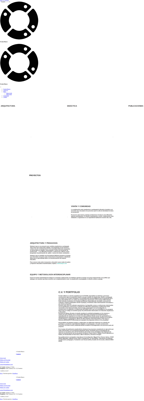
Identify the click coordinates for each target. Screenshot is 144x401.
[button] (31, 137)
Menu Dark (9, 94)
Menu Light (9, 93)
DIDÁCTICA (72, 106)
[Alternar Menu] (26, 92)
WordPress (15, 373)
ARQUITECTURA (8, 106)
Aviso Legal (3, 358)
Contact (5, 97)
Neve (1, 373)
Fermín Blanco (6, 89)
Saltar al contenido (4, 0)
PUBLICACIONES (135, 106)
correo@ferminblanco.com (6, 364)
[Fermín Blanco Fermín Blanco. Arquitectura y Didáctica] (19, 39)
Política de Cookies (4, 362)
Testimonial (6, 95)
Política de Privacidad (5, 360)
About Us (5, 90)
